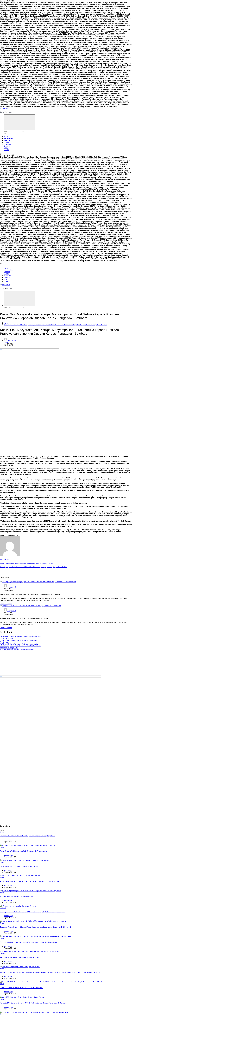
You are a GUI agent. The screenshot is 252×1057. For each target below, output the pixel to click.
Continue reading (6, 604)
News (2, 973)
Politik (6, 148)
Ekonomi (7, 146)
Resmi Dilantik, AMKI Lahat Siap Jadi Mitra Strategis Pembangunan (23, 977)
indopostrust (11, 340)
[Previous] (1, 956)
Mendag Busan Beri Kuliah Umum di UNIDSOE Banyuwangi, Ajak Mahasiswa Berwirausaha (32, 1037)
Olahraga (7, 142)
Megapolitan (8, 138)
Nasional (7, 140)
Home (6, 136)
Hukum (6, 150)
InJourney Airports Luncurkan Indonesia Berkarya (17, 650)
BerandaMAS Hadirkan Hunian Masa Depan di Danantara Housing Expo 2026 (27, 961)
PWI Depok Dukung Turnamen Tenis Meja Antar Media (19, 644)
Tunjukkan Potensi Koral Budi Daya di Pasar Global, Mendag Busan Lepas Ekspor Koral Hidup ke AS (35, 1053)
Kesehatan (8, 144)
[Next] (3, 956)
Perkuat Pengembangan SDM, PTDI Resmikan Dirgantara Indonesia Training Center (29, 1007)
